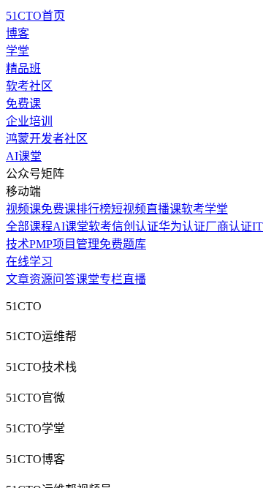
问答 (64, 279)
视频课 (23, 209)
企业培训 (29, 121)
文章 (17, 279)
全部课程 (29, 226)
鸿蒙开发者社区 (47, 138)
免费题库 (122, 244)
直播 (134, 279)
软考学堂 (204, 209)
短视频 (128, 209)
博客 (17, 33)
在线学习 (29, 261)
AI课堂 (24, 156)
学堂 (17, 51)
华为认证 (182, 226)
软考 (100, 226)
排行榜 (93, 209)
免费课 (23, 103)
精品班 (23, 68)
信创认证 (135, 226)
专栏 (111, 279)
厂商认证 (228, 226)
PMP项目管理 (64, 244)
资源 (41, 279)
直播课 (163, 209)
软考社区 (29, 86)
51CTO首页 (35, 16)
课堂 (87, 279)
